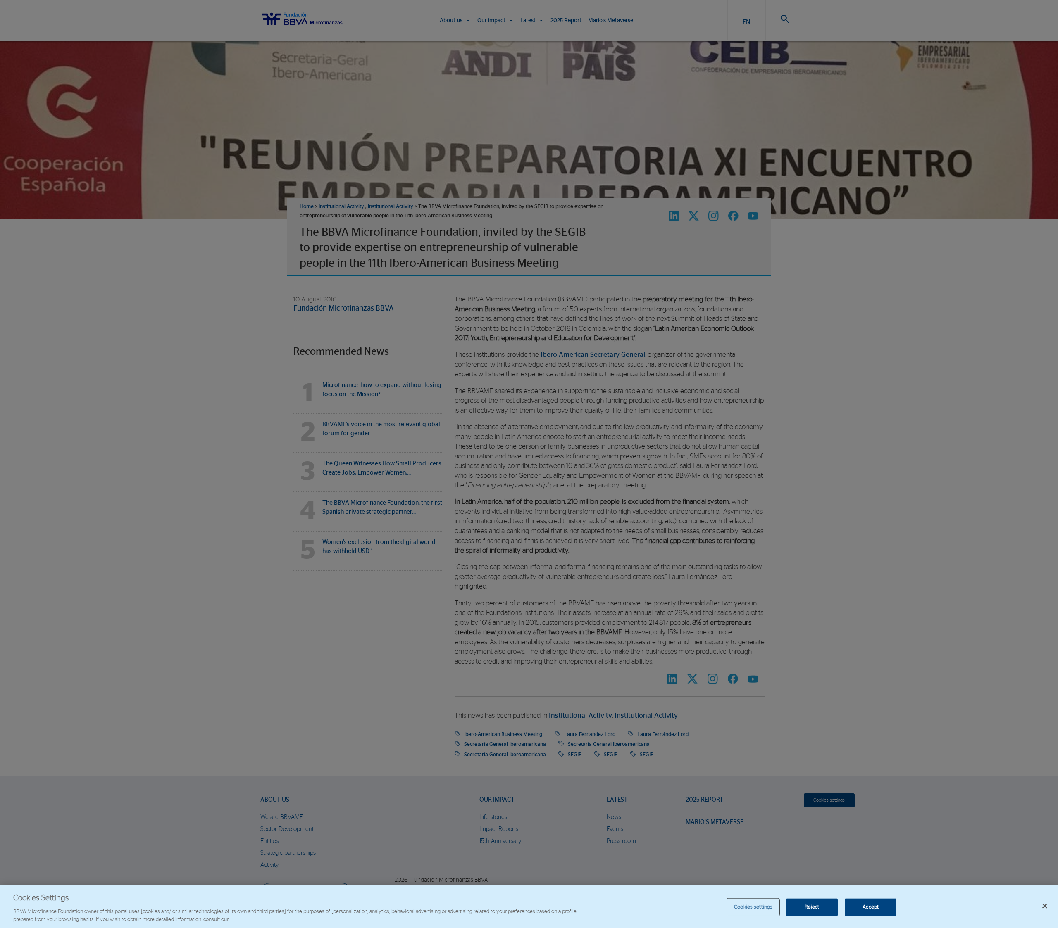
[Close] (1045, 906)
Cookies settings (753, 907)
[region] (529, 906)
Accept (871, 907)
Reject (812, 907)
